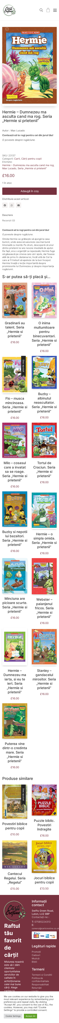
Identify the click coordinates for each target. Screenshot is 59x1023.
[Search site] (41, 10)
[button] (55, 10)
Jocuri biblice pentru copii (44, 880)
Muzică (35, 958)
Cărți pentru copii (31, 158)
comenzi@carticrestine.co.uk (45, 928)
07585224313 (42, 921)
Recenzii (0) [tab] (8, 220)
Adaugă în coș (30, 191)
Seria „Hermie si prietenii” (32, 168)
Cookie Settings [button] (13, 1016)
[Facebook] (5, 205)
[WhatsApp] (11, 205)
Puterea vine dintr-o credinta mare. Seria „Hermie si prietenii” (14, 752)
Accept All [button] (30, 1016)
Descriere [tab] (7, 215)
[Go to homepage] (9, 10)
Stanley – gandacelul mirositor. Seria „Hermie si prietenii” (44, 679)
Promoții (36, 951)
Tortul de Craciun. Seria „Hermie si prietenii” (44, 469)
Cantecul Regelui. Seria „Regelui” (15, 878)
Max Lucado (9, 168)
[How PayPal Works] (44, 935)
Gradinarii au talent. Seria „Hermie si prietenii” (15, 329)
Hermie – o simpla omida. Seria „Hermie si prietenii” (44, 540)
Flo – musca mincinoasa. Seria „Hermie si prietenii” (14, 404)
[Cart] (48, 10)
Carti (17, 158)
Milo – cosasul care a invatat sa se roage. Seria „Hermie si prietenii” (14, 471)
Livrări (35, 991)
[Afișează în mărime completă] (7, 29)
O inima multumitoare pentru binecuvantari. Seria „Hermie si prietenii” (44, 334)
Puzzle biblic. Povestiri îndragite (44, 825)
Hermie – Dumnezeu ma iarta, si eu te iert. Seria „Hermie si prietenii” (14, 681)
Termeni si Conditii (42, 974)
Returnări (37, 987)
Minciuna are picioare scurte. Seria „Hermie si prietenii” (14, 605)
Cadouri (36, 955)
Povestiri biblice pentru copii (14, 826)
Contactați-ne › (40, 917)
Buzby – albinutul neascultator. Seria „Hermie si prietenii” (44, 402)
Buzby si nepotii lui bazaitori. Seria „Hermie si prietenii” (14, 538)
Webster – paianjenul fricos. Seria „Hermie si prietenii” (44, 608)
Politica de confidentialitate (40, 980)
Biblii (34, 961)
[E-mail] (18, 205)
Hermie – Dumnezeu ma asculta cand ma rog (28, 165)
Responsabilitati (40, 984)
